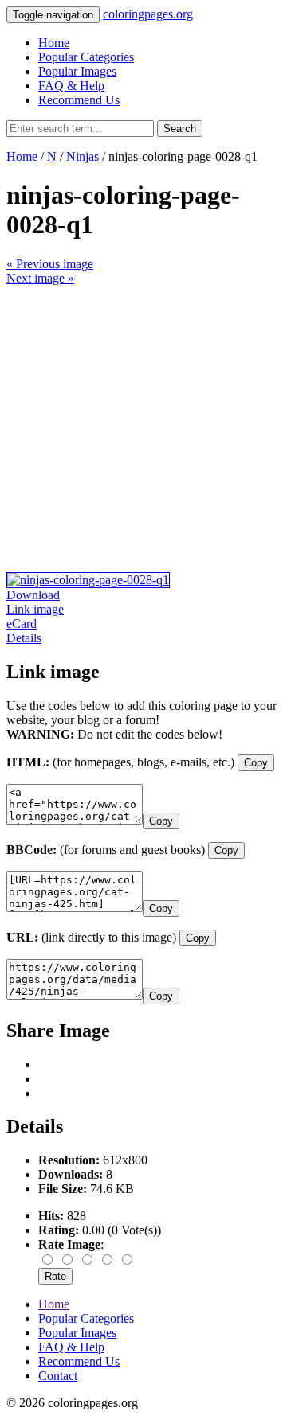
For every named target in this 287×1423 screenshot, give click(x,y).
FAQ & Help (71, 85)
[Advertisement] (143, 429)
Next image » (40, 278)
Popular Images (77, 71)
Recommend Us (79, 100)
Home (53, 42)
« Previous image (49, 264)
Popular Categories (86, 57)
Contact (57, 1375)
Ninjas (82, 156)
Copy (256, 763)
